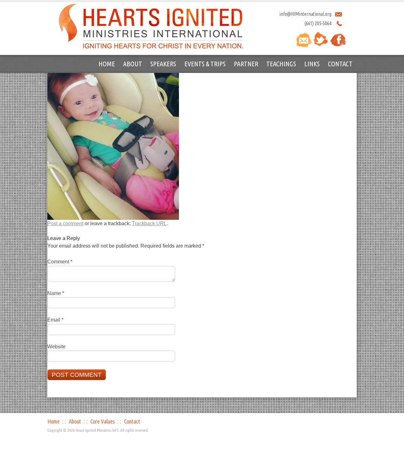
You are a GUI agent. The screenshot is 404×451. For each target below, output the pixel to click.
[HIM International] (151, 25)
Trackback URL (149, 223)
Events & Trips (205, 64)
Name (55, 293)
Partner (246, 64)
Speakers (163, 64)
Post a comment (65, 223)
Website (56, 346)
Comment (59, 261)
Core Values (102, 421)
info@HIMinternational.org (305, 14)
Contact (340, 64)
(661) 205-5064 (317, 23)
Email (55, 319)
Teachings (281, 64)
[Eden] (113, 137)
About (132, 64)
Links (312, 64)
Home (106, 64)
